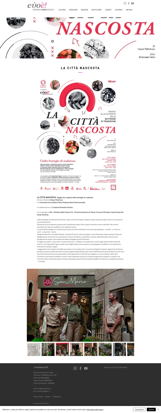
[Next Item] (130, 305)
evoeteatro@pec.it (43, 391)
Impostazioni (139, 409)
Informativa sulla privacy (95, 409)
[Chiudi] (158, 409)
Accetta (151, 409)
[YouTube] (132, 3)
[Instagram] (125, 3)
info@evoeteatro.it (44, 389)
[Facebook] (128, 3)
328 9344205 (123, 367)
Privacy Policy (38, 397)
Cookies (48, 397)
